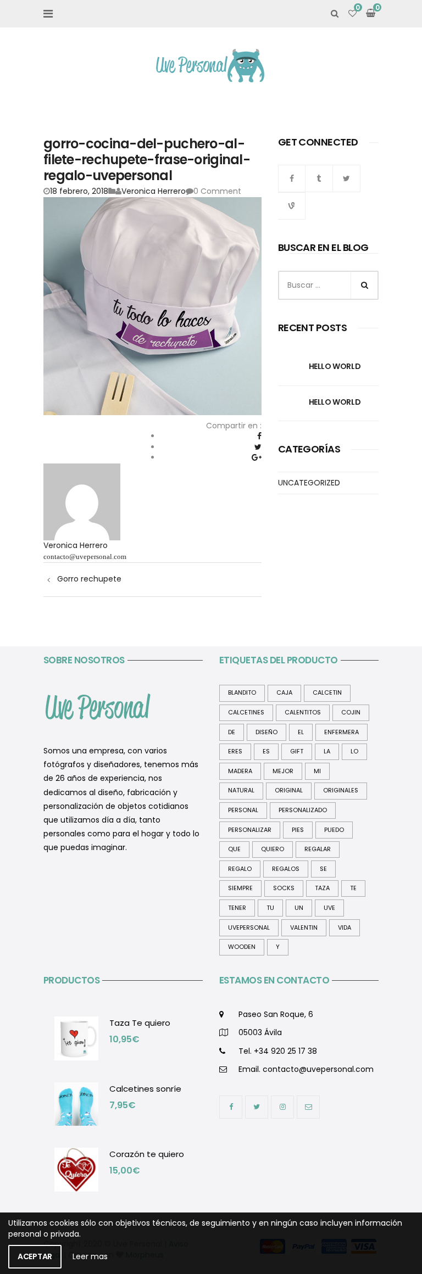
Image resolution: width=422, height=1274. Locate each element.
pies (298, 829)
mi (317, 771)
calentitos (303, 712)
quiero (272, 849)
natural (241, 790)
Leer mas (90, 1256)
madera (240, 771)
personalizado (303, 810)
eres (235, 751)
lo (354, 751)
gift (296, 751)
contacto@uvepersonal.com (84, 556)
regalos (285, 868)
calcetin (327, 692)
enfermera (341, 732)
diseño (266, 732)
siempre (240, 888)
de (231, 732)
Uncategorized (309, 482)
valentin (304, 927)
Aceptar (35, 1256)
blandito (242, 692)
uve (329, 907)
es (266, 751)
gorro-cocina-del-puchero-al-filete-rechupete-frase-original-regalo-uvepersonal (146, 160)
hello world (334, 366)
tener (237, 907)
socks (284, 888)
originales (340, 790)
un (299, 907)
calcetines (246, 712)
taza (322, 888)
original (289, 790)
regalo (240, 868)
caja (284, 692)
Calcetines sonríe (145, 1088)
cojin (350, 712)
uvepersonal (249, 927)
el (301, 732)
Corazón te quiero (146, 1154)
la (327, 751)
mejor (283, 771)
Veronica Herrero (153, 191)
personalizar (249, 829)
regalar (317, 849)
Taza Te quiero (139, 1023)
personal (243, 810)
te (353, 888)
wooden (242, 946)
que (234, 849)
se (323, 868)
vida (344, 927)
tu (270, 907)
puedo (334, 829)
